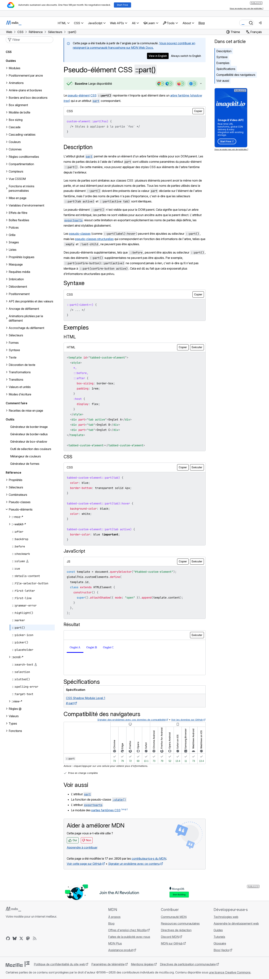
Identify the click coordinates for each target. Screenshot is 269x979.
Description (223, 51)
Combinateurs (18, 495)
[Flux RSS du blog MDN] (34, 938)
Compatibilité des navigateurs (235, 75)
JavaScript (74, 551)
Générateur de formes (24, 464)
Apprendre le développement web (236, 923)
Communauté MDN (174, 917)
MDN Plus (115, 943)
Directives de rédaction (176, 930)
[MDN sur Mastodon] (28, 938)
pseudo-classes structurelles (94, 239)
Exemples (222, 63)
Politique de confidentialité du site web (59, 964)
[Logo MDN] (13, 909)
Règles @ (15, 709)
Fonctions (15, 731)
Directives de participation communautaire (188, 964)
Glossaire (220, 943)
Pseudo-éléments (21, 509)
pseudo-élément (79, 95)
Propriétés (15, 480)
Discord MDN (170, 937)
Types (13, 723)
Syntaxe (222, 57)
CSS (93, 95)
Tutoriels (219, 937)
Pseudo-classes (20, 502)
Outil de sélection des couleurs (30, 449)
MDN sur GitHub (172, 943)
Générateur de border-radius (29, 434)
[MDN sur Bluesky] (14, 938)
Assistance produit (120, 950)
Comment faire (16, 403)
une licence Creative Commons (230, 972)
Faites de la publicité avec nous (129, 937)
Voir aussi (222, 80)
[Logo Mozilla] (17, 964)
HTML (70, 336)
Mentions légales (142, 964)
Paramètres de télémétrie (108, 964)
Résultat (72, 624)
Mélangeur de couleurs (25, 456)
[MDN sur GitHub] (8, 938)
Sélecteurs (16, 487)
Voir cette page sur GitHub (84, 864)
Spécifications (225, 69)
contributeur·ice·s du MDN (149, 858)
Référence (13, 472)
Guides (11, 61)
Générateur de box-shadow (28, 441)
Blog (201, 23)
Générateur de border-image (29, 427)
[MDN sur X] (21, 938)
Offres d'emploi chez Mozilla (127, 930)
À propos (114, 917)
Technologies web (226, 917)
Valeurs (14, 716)
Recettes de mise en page (26, 410)
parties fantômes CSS (106, 810)
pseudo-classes (80, 233)
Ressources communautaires (180, 923)
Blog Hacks (221, 950)
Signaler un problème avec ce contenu (134, 864)
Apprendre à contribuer (82, 847)
